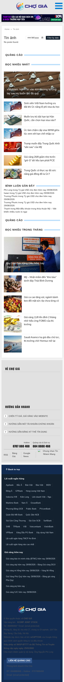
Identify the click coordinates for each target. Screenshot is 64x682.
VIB (24, 526)
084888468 (12, 626)
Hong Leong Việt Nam (35, 491)
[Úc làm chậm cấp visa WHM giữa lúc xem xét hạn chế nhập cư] (13, 133)
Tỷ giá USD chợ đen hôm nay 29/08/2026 (37, 190)
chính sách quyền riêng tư (18, 641)
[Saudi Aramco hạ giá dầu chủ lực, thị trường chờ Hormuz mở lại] (13, 344)
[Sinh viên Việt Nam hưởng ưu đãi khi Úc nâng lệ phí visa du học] (13, 107)
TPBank (16, 526)
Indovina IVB (11, 497)
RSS (6, 455)
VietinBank (48, 526)
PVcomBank (45, 509)
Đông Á (9, 491)
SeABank (47, 521)
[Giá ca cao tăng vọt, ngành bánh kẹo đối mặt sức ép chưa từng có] (13, 303)
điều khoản (38, 641)
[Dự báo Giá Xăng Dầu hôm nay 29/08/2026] (32, 254)
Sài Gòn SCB (34, 521)
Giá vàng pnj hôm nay (15, 586)
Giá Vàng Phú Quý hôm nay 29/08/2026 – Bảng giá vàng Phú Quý (30, 578)
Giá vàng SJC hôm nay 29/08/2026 (21, 592)
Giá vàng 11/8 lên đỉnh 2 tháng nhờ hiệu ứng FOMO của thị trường (40, 321)
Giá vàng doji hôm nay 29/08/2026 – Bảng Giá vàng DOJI (31, 565)
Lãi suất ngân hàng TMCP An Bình (21, 538)
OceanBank (36, 503)
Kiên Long (24, 497)
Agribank (10, 485)
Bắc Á (19, 485)
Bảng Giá (14, 454)
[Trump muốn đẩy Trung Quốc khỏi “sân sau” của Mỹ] (13, 147)
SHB (8, 526)
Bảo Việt (39, 485)
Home (7, 29)
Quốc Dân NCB (32, 515)
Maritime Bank (12, 503)
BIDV (48, 485)
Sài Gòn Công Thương (16, 521)
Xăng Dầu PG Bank (24, 532)
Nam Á (25, 503)
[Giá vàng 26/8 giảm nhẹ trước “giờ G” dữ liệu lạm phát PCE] (13, 160)
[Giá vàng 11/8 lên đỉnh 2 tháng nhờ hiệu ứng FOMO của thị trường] (13, 324)
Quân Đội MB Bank (14, 515)
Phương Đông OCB (14, 509)
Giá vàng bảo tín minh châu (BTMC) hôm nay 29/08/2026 (30, 559)
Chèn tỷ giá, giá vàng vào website (28, 416)
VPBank (9, 532)
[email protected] (32, 626)
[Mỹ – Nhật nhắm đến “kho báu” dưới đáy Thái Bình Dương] (13, 283)
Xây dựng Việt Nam (44, 532)
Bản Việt (29, 485)
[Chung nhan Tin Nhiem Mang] (49, 452)
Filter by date (53, 38)
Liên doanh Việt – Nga (41, 497)
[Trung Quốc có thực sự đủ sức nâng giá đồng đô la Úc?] (13, 174)
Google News (26, 454)
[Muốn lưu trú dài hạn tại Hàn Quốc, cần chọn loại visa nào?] (13, 120)
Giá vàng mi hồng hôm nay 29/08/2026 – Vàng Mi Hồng (30, 570)
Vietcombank (35, 526)
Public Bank (31, 509)
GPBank (19, 491)
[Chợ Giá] (32, 6)
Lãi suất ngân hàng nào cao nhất (20, 544)
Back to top (14, 469)
